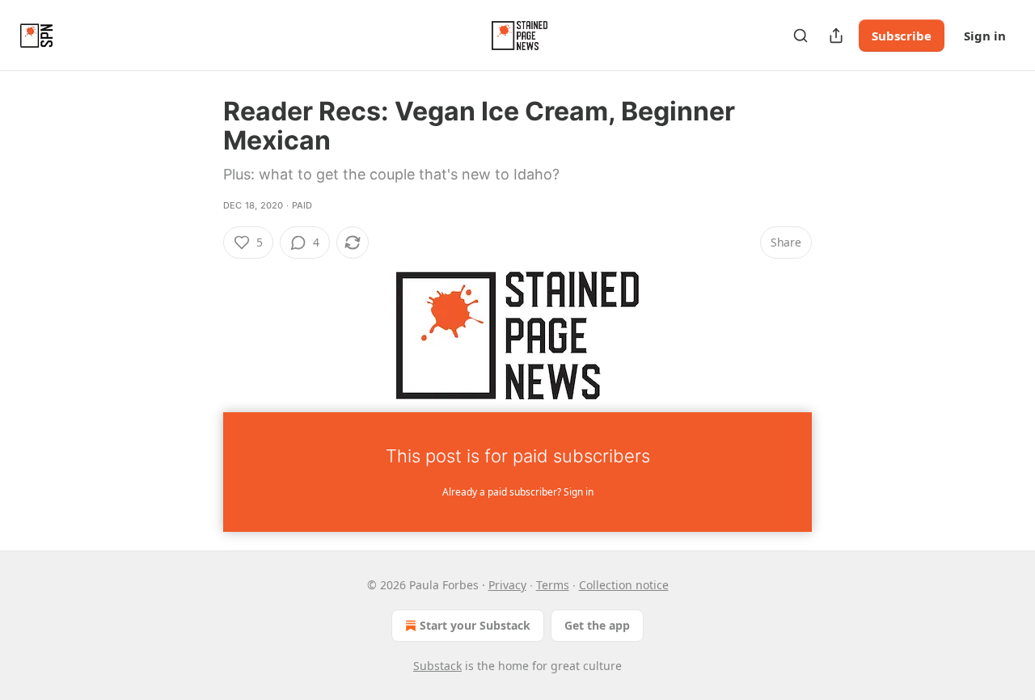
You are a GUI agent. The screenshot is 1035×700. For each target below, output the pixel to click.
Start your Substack (475, 625)
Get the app (597, 625)
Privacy (507, 584)
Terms (552, 584)
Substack (437, 665)
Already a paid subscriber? (518, 492)
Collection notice (624, 584)
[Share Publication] (836, 35)
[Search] (800, 35)
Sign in (985, 35)
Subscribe (902, 35)
